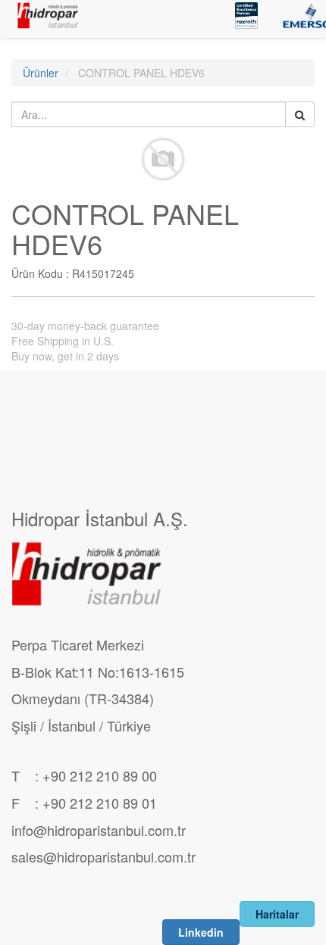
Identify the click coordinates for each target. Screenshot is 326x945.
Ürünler (40, 72)
